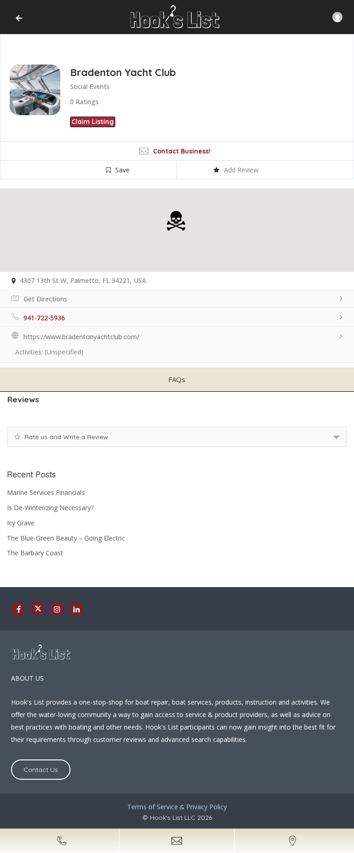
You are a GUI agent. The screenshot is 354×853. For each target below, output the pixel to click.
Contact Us (41, 769)
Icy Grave (21, 522)
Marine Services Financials (46, 492)
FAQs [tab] (176, 379)
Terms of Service (152, 806)
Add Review (241, 169)
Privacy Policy (206, 806)
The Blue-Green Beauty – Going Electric (66, 538)
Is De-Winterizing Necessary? (50, 507)
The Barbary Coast (35, 552)
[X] (37, 608)
